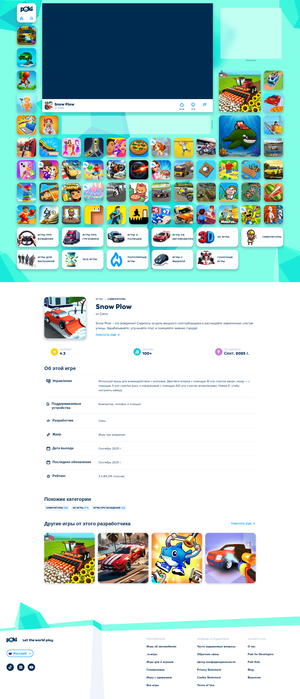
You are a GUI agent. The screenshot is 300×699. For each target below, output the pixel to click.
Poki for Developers (261, 654)
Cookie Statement (209, 677)
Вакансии (254, 677)
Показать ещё (106, 334)
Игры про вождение (109, 508)
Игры (99, 299)
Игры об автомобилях (161, 646)
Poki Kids (254, 662)
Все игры (153, 685)
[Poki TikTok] (10, 667)
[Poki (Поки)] (26, 9)
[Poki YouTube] (31, 667)
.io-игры (152, 654)
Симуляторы (116, 299)
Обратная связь (208, 654)
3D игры (80, 508)
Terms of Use (205, 685)
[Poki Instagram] (20, 667)
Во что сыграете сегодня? (31, 18)
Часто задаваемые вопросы (216, 646)
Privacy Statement (209, 669)
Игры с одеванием (159, 677)
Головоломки (155, 669)
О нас (252, 646)
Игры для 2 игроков (160, 662)
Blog (251, 669)
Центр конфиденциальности (216, 662)
